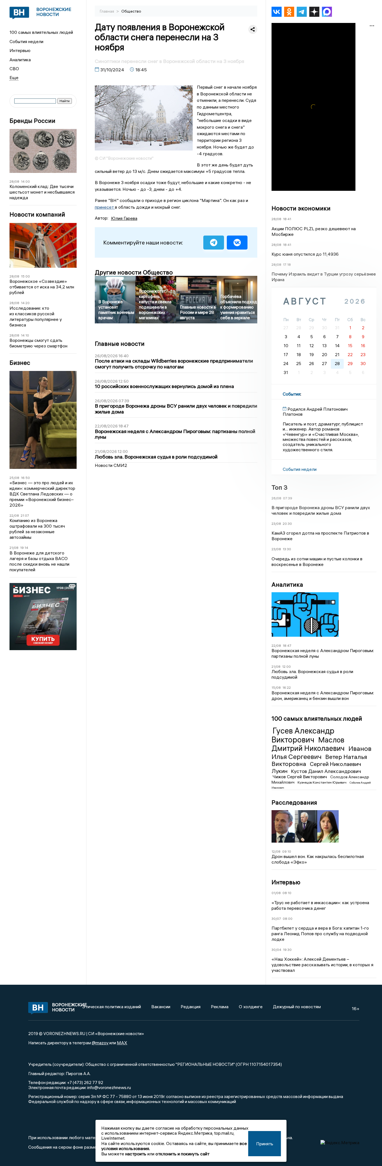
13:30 (287, 549)
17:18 (287, 264)
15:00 (25, 276)
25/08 (14, 478)
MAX (122, 1042)
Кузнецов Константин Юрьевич (322, 782)
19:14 (24, 548)
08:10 (286, 893)
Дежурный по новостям (297, 1006)
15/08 (276, 687)
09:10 (286, 851)
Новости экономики (301, 208)
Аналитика (20, 59)
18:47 (287, 645)
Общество (131, 11)
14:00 (25, 181)
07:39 (287, 498)
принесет (105, 207)
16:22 (286, 687)
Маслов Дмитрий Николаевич (309, 744)
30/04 (276, 950)
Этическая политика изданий (111, 1006)
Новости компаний (37, 214)
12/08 (276, 851)
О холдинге (251, 1006)
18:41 (287, 219)
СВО (14, 68)
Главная (107, 11)
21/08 (14, 548)
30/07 (276, 918)
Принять (264, 1143)
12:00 (286, 666)
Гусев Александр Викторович (303, 735)
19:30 (287, 950)
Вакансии (160, 1006)
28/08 (14, 181)
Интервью (20, 50)
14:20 (25, 303)
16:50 (25, 478)
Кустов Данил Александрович (326, 771)
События (291, 394)
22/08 (14, 515)
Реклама (219, 1006)
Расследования (294, 802)
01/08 (276, 893)
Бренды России (32, 120)
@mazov (100, 1042)
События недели (26, 41)
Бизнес (20, 362)
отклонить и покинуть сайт (182, 1153)
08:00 (288, 918)
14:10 (25, 335)
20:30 (287, 523)
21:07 (25, 515)
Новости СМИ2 (111, 465)
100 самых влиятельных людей (41, 32)
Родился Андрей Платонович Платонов (315, 411)
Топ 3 (279, 487)
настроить (135, 1153)
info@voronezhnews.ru (109, 1087)
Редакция (191, 1006)
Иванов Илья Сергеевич (321, 752)
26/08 (276, 498)
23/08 (276, 523)
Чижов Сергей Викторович (300, 776)
